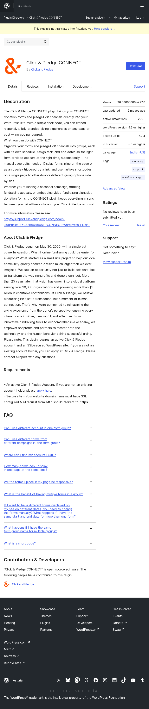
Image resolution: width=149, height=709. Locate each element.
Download (136, 66)
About (8, 609)
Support (139, 86)
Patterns (46, 629)
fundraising (137, 161)
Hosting (9, 623)
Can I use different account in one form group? (37, 428)
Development (82, 86)
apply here (43, 390)
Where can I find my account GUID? (30, 455)
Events (118, 616)
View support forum (117, 262)
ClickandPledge (42, 69)
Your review (111, 225)
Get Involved (122, 609)
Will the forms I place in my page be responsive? (38, 482)
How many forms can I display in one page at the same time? (26, 468)
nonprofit (138, 169)
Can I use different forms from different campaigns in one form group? (32, 441)
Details (13, 86)
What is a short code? (20, 543)
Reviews (33, 86)
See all (140, 225)
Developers (84, 623)
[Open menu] (143, 6)
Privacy (9, 629)
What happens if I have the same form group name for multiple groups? (30, 529)
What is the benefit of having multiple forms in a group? (43, 494)
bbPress (12, 656)
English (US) (137, 152)
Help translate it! (104, 28)
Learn (80, 609)
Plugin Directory (14, 17)
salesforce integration (133, 177)
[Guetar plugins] (45, 42)
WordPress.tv (88, 629)
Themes (46, 616)
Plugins (45, 623)
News (8, 616)
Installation (55, 86)
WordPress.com (17, 642)
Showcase (47, 609)
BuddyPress (14, 663)
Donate (120, 623)
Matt (9, 649)
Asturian (18, 680)
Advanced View (114, 188)
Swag (119, 629)
